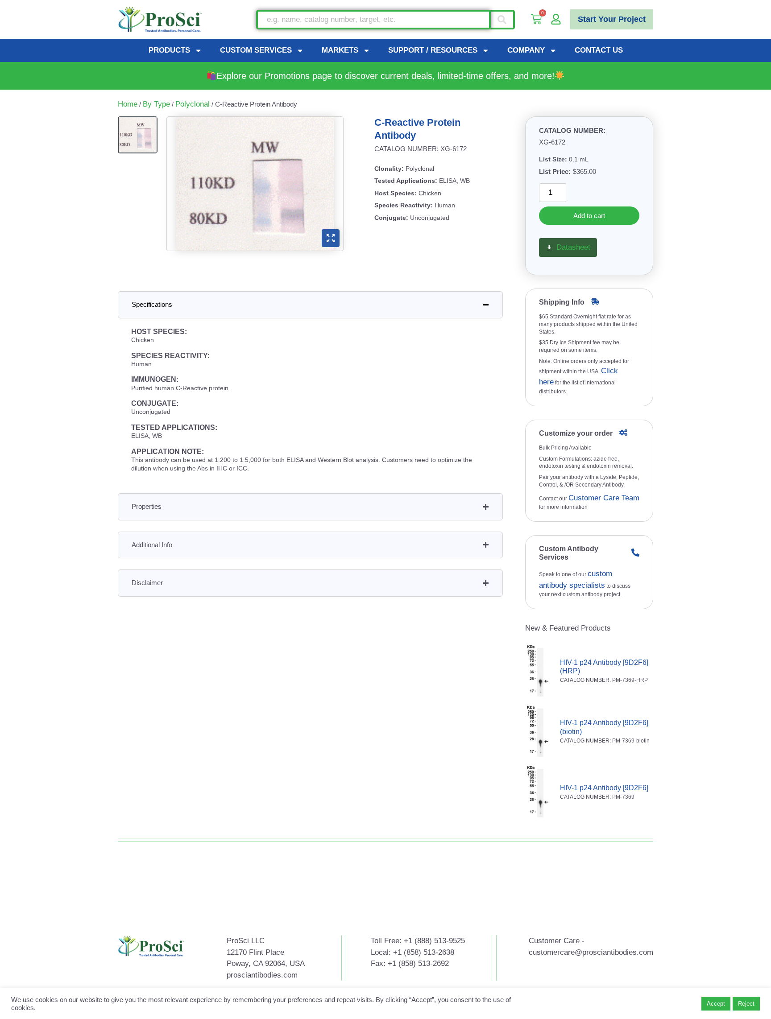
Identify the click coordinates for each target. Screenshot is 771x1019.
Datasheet (573, 247)
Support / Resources (432, 50)
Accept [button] (716, 1003)
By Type (156, 104)
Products (169, 50)
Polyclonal (192, 104)
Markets (340, 50)
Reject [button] (746, 1003)
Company (526, 50)
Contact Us (599, 50)
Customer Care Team (603, 498)
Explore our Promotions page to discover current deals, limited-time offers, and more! (385, 76)
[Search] (503, 19)
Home (127, 104)
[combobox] (373, 19)
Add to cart (589, 215)
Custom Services (256, 50)
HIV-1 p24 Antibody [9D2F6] (604, 788)
